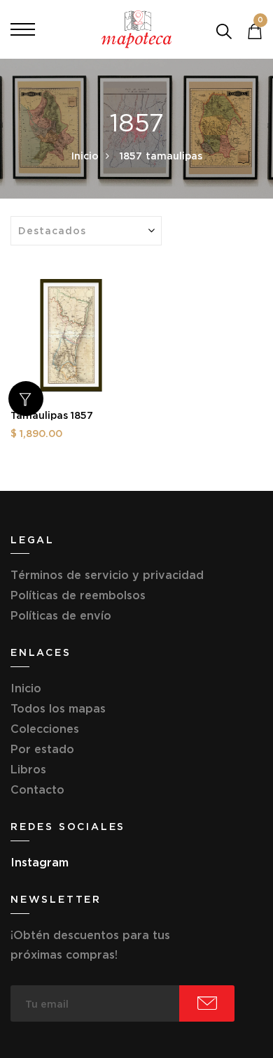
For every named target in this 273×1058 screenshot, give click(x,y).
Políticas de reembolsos (78, 595)
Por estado (42, 749)
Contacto (37, 789)
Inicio (85, 156)
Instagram (39, 862)
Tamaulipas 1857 (51, 415)
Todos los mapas (58, 708)
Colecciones (44, 728)
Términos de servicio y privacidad (107, 575)
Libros (28, 769)
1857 (131, 156)
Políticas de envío (60, 615)
